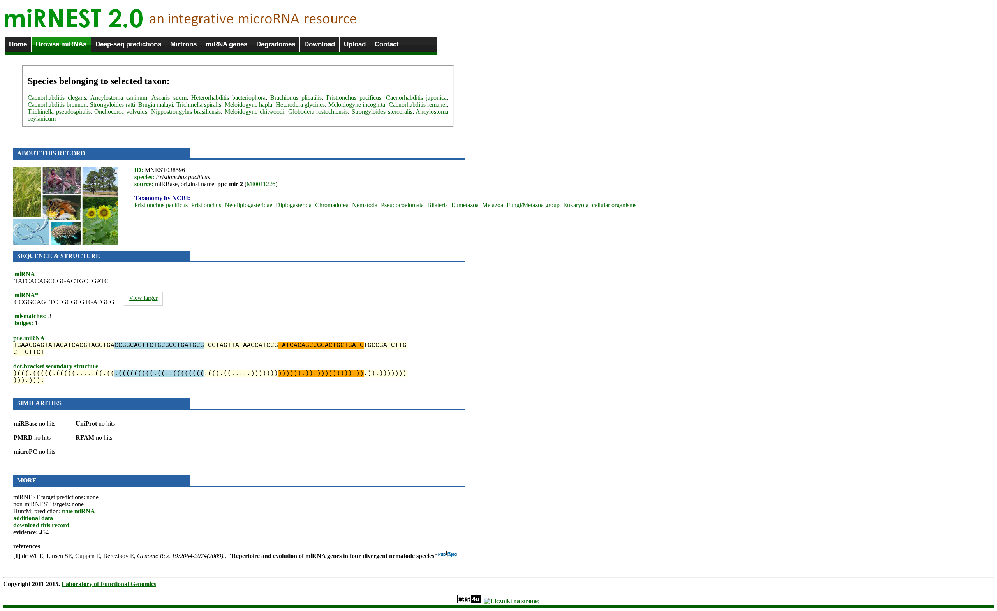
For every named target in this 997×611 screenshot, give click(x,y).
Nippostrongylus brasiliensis (186, 111)
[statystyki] (469, 601)
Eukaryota (575, 205)
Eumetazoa (465, 205)
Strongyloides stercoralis (382, 111)
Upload (355, 44)
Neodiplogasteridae (248, 205)
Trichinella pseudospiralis (59, 111)
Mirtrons (183, 44)
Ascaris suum (168, 97)
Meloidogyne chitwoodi (254, 111)
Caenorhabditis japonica (416, 97)
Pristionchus (206, 205)
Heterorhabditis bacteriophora (228, 97)
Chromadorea (332, 205)
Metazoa (492, 205)
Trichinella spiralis (198, 104)
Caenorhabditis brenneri (57, 104)
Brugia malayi (155, 104)
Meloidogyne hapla (248, 104)
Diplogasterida (294, 205)
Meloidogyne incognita (356, 104)
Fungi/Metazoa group (533, 205)
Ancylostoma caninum (118, 97)
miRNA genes (226, 44)
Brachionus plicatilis (296, 97)
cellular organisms (614, 205)
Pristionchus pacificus (353, 97)
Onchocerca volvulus (120, 111)
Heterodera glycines (300, 104)
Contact (387, 44)
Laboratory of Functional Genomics (109, 584)
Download (319, 44)
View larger (143, 297)
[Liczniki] (512, 601)
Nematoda (364, 205)
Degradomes (275, 44)
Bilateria (437, 205)
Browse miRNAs (61, 44)
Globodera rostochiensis (318, 111)
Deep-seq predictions (128, 44)
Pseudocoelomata (402, 205)
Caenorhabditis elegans (57, 97)
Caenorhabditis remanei (418, 104)
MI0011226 (261, 184)
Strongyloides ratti (112, 104)
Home (18, 44)
